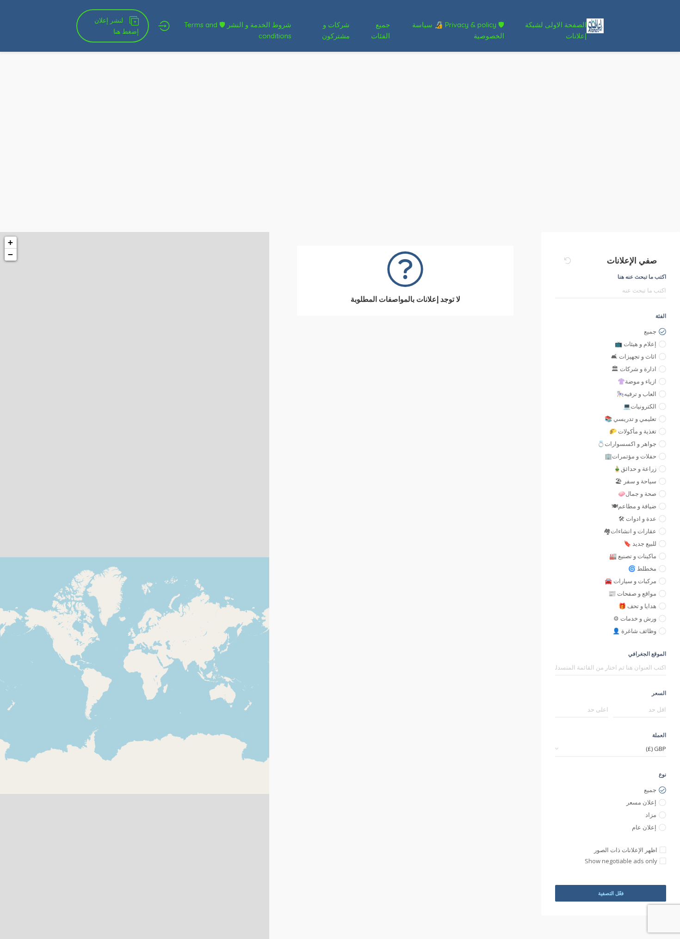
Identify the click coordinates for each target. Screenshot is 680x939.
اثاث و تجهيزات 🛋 (633, 356)
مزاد (650, 815)
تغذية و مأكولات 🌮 (632, 431)
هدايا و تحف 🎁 (637, 606)
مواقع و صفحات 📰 (632, 593)
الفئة (660, 316)
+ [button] (10, 242)
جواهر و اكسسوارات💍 (626, 443)
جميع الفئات (380, 30)
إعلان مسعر (641, 802)
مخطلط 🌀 (642, 568)
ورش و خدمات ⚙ (634, 618)
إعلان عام (644, 827)
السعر (659, 693)
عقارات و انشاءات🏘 (630, 531)
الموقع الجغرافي (647, 654)
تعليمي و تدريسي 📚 (630, 419)
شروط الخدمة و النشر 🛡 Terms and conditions (237, 30)
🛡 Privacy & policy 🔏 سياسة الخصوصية (458, 30)
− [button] (10, 254)
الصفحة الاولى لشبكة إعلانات (556, 30)
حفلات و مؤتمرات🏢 (630, 456)
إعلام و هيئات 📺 (635, 344)
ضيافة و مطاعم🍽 (634, 506)
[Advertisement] (340, 162)
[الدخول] (164, 25)
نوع (662, 774)
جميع (650, 331)
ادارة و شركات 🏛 (634, 369)
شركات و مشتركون (336, 30)
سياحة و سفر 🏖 (635, 481)
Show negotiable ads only (621, 861)
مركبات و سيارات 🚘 (630, 581)
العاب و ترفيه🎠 (636, 394)
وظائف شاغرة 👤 (634, 631)
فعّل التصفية (611, 893)
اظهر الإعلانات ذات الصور (625, 850)
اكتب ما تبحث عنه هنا (642, 276)
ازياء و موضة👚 (637, 381)
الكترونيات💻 (639, 406)
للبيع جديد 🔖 (640, 543)
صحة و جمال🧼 (637, 493)
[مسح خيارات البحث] (567, 260)
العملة (659, 735)
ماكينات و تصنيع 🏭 (632, 556)
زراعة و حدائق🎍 (634, 468)
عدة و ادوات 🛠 (637, 518)
